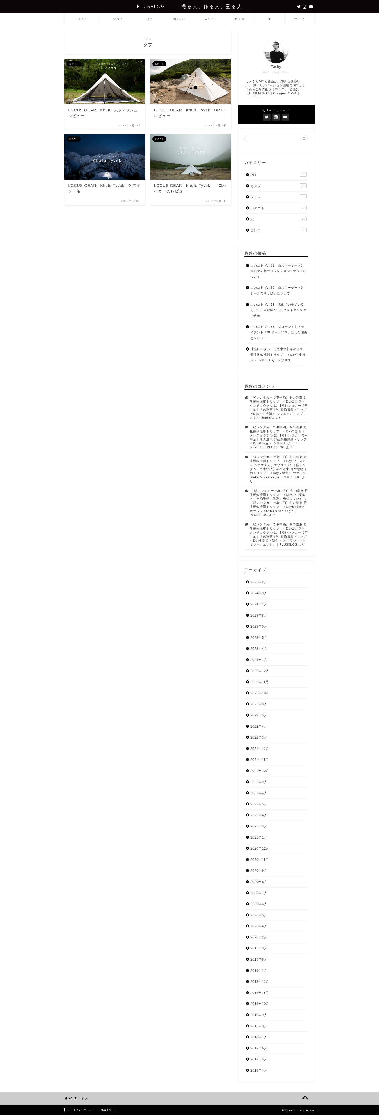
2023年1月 (258, 660)
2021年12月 (259, 748)
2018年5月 (258, 1059)
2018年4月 (258, 1070)
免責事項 (106, 1109)
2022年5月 (258, 715)
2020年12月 (259, 848)
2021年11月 (259, 759)
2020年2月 (258, 937)
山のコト (180, 19)
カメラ (239, 19)
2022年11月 (259, 682)
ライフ (299, 19)
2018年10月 (259, 1004)
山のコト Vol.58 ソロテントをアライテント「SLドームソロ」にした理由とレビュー (278, 332)
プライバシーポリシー (81, 1109)
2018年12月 (259, 981)
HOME (81, 19)
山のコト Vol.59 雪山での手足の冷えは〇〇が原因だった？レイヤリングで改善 (278, 310)
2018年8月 (258, 1026)
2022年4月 (258, 726)
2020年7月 (258, 893)
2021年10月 (259, 771)
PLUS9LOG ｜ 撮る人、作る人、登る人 (189, 6)
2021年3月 (258, 826)
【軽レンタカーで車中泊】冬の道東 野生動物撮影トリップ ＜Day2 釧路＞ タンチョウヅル (278, 401)
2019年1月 (258, 970)
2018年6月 (258, 1048)
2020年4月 (258, 926)
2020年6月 (258, 904)
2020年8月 (258, 882)
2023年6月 (258, 626)
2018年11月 (259, 993)
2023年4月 (258, 648)
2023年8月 (258, 615)
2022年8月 (258, 704)
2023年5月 (258, 637)
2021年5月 (258, 804)
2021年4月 (258, 815)
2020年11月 (259, 859)
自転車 (210, 19)
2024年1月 (258, 604)
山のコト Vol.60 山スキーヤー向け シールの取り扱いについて (278, 290)
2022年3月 (258, 737)
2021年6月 (258, 793)
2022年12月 (259, 671)
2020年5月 (258, 915)
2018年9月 (258, 1015)
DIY (149, 19)
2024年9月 (258, 593)
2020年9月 (258, 870)
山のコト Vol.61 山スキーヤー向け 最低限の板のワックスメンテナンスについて (278, 271)
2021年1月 (258, 837)
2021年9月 (258, 782)
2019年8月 (258, 959)
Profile (116, 19)
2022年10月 (259, 693)
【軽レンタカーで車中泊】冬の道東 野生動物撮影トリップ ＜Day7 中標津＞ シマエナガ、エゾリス (278, 354)
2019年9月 (258, 948)
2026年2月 (258, 582)
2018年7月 (258, 1037)
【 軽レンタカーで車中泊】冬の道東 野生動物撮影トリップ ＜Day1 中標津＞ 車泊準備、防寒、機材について (279, 495)
